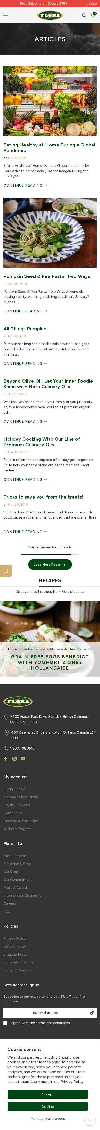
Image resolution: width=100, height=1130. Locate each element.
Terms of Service (17, 970)
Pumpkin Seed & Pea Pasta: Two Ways (46, 276)
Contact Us (12, 813)
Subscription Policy (18, 962)
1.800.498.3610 (22, 748)
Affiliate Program (17, 829)
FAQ (6, 911)
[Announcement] (44, 3)
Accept (47, 1094)
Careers (9, 903)
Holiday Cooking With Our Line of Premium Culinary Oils (41, 441)
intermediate (84, 649)
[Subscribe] (91, 1013)
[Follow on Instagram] (14, 758)
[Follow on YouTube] (23, 758)
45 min (15, 649)
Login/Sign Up (14, 789)
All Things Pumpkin (24, 328)
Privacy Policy (72, 1081)
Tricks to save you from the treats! (43, 497)
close (92, 3)
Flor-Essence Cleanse (47, 649)
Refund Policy (14, 946)
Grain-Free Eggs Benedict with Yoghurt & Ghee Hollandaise (50, 662)
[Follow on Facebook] (5, 758)
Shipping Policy (15, 954)
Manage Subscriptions (21, 797)
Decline (48, 1106)
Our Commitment (17, 880)
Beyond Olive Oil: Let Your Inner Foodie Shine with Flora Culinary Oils (48, 383)
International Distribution (23, 895)
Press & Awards (15, 888)
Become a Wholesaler (20, 821)
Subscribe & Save (17, 864)
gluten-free (68, 649)
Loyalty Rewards (16, 805)
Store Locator (14, 856)
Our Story (11, 872)
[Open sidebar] (6, 571)
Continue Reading (23, 185)
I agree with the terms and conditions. (40, 1023)
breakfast (27, 649)
